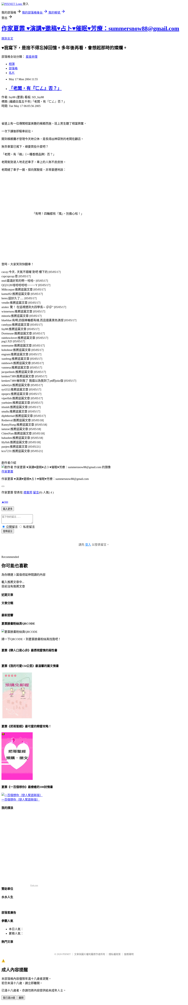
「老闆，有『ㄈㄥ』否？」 (35, 88)
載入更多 (7, 509)
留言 (36, 492)
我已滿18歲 (9, 997)
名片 (12, 72)
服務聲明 (129, 954)
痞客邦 (28, 492)
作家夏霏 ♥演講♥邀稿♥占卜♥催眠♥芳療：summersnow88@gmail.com (90, 28)
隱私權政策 (115, 954)
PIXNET (66, 954)
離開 (21, 997)
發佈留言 (7, 531)
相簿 (12, 64)
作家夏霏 (7, 471)
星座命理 (31, 56)
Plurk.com (34, 885)
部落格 (13, 68)
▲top (4, 501)
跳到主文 (7, 38)
